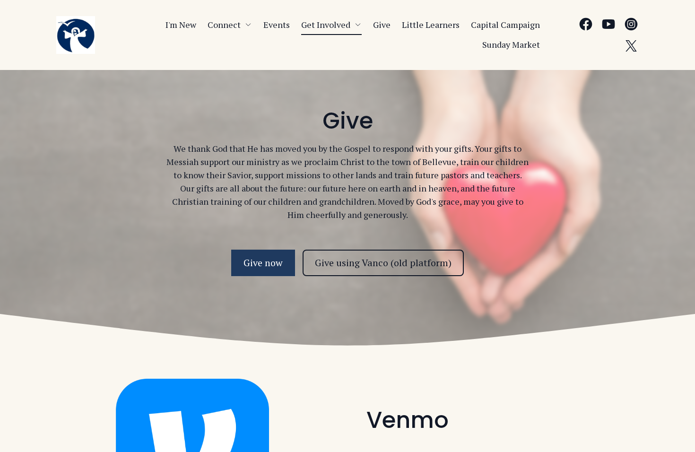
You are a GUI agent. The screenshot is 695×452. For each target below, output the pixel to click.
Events (276, 24)
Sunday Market (511, 44)
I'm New (180, 24)
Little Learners (431, 24)
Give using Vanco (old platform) (383, 262)
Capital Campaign (505, 24)
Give (382, 24)
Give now (263, 262)
